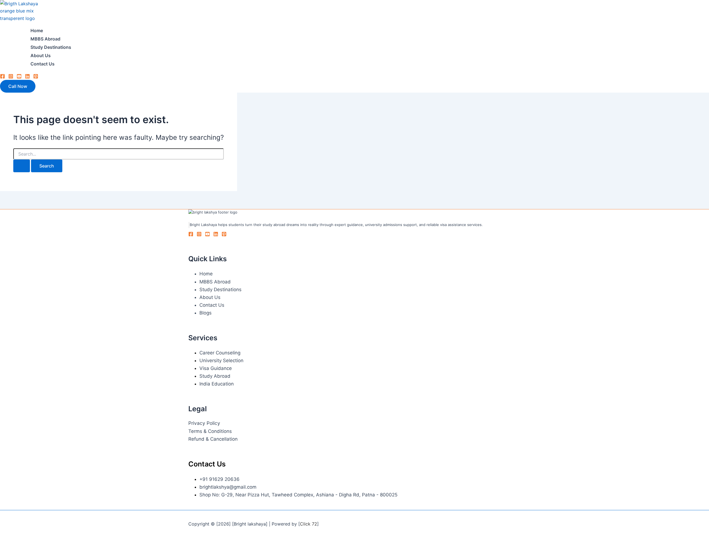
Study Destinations (50, 47)
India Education (216, 384)
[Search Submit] (21, 165)
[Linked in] (27, 77)
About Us (40, 55)
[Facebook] (2, 77)
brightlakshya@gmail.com (227, 487)
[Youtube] (19, 77)
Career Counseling (219, 353)
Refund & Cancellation (213, 439)
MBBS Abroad (45, 39)
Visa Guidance (215, 368)
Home (36, 30)
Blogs (205, 313)
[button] (17, 86)
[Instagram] (10, 77)
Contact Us (42, 64)
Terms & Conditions (210, 431)
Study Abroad (214, 376)
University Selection (221, 360)
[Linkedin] (215, 235)
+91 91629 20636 (219, 479)
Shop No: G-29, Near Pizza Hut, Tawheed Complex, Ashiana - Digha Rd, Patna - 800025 (298, 495)
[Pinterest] (35, 77)
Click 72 (308, 524)
